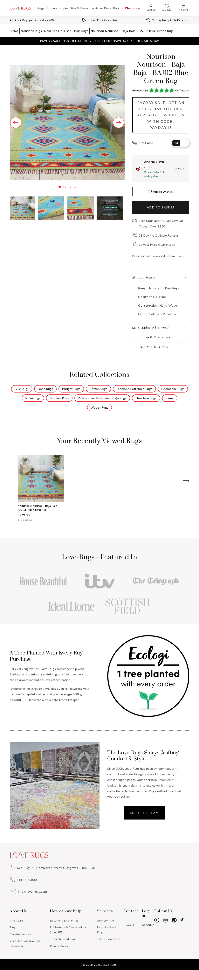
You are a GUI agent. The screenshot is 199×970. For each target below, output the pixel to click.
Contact (128, 925)
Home (14, 31)
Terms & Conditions (63, 939)
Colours (52, 8)
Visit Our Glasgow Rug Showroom (25, 943)
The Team (16, 920)
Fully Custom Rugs (109, 939)
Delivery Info (105, 920)
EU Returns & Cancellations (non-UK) (68, 930)
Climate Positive (20, 934)
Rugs (40, 8)
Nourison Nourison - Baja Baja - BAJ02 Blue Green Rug (132, 31)
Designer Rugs (100, 8)
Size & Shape (79, 8)
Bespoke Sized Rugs (106, 930)
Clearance (132, 8)
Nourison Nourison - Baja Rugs (66, 31)
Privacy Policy (59, 946)
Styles (64, 8)
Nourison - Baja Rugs (163, 288)
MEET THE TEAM (144, 812)
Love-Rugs (109, 964)
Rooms (118, 8)
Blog (13, 927)
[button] (151, 6)
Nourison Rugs (31, 31)
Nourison (160, 296)
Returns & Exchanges (64, 920)
